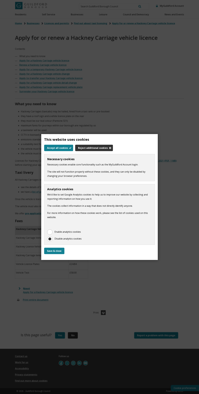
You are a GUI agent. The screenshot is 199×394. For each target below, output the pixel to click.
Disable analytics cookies (68, 238)
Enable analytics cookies (67, 231)
